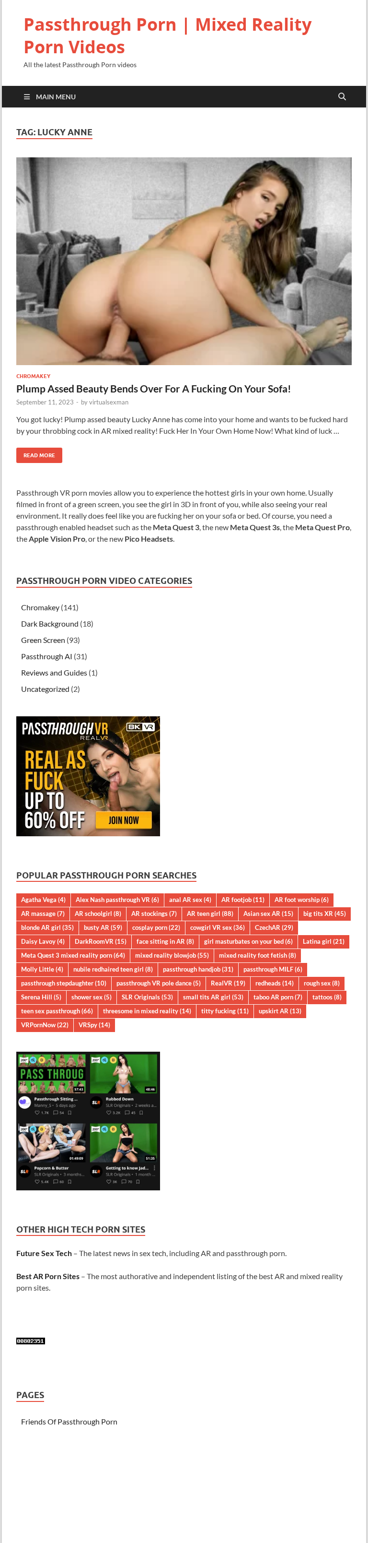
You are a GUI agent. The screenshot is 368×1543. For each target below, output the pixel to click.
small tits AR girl (213, 997)
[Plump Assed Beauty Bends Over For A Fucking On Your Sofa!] (184, 261)
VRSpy (94, 1025)
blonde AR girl (47, 927)
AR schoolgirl (98, 913)
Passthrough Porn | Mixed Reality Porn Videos (167, 35)
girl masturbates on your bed (248, 941)
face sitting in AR (165, 941)
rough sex (322, 983)
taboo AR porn (277, 997)
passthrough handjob (198, 969)
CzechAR (274, 927)
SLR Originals (147, 997)
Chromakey (33, 376)
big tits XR (324, 913)
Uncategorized (45, 688)
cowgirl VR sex (217, 927)
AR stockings (154, 913)
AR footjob (242, 899)
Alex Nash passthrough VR (117, 899)
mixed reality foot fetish (257, 955)
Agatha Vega (43, 899)
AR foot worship (302, 899)
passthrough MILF (272, 969)
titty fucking (225, 1011)
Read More (35, 453)
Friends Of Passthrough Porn (69, 1421)
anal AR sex (190, 899)
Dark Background (50, 623)
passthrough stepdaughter (63, 983)
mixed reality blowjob (172, 955)
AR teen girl (210, 913)
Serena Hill (41, 997)
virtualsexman (108, 402)
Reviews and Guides (54, 672)
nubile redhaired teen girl (113, 969)
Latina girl (324, 941)
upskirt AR (280, 1011)
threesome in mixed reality (147, 1011)
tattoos (327, 997)
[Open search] (342, 97)
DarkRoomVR (100, 941)
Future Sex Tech (44, 1253)
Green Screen (43, 639)
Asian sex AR (268, 913)
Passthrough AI (46, 656)
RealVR (228, 983)
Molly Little (42, 969)
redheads (274, 983)
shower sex (91, 997)
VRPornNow (45, 1025)
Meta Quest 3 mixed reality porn (73, 955)
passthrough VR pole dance (158, 983)
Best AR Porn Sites (48, 1276)
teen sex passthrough (57, 1011)
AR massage (43, 913)
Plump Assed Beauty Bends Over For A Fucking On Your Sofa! (153, 388)
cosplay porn (156, 927)
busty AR (103, 927)
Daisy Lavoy (43, 941)
